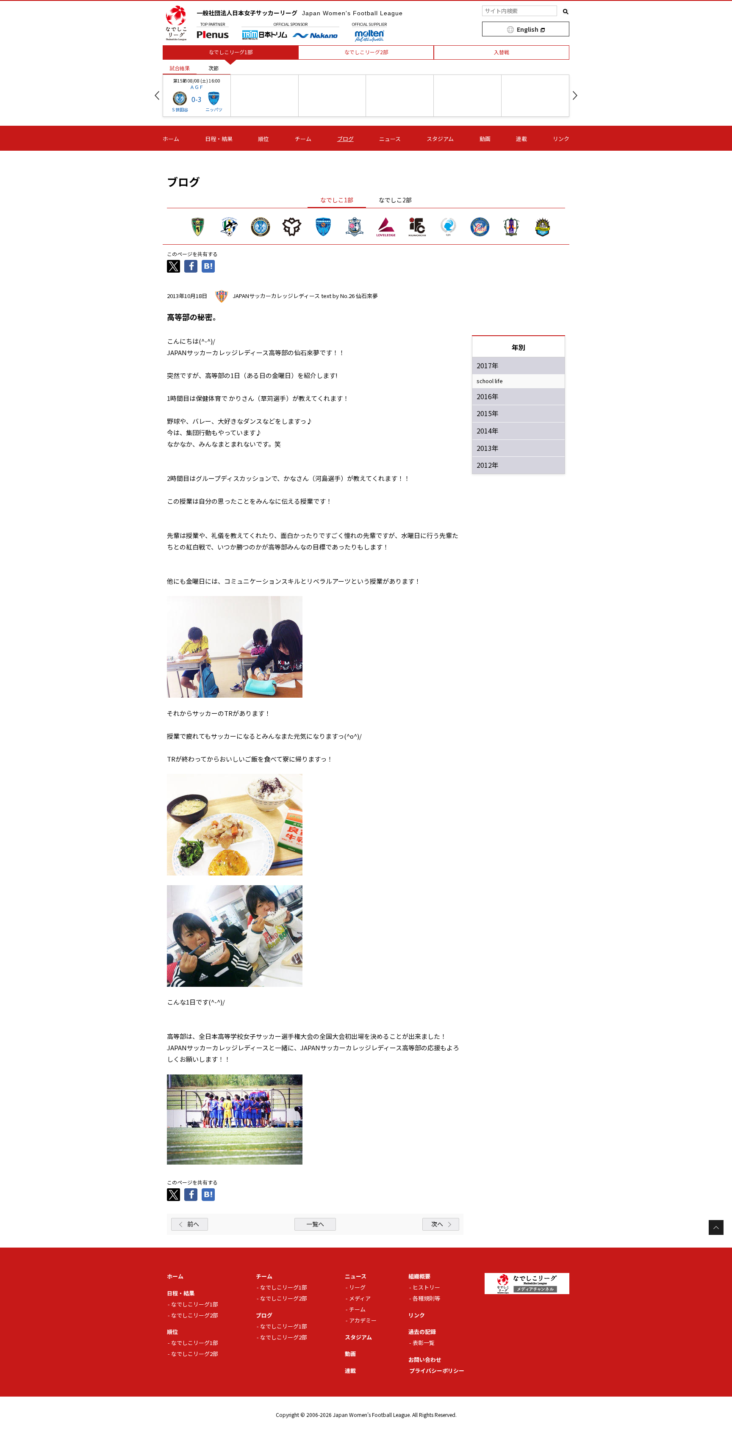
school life (490, 381)
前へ (193, 1224)
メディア (360, 1298)
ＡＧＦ (197, 86)
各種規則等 (426, 1298)
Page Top (716, 1227)
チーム (303, 139)
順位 (263, 139)
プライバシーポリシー (436, 1371)
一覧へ (315, 1224)
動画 (485, 139)
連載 (521, 139)
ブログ (345, 139)
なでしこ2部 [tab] (395, 200)
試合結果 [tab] (179, 68)
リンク (561, 139)
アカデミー (363, 1320)
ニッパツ (213, 109)
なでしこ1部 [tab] (336, 200)
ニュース (390, 139)
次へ (437, 1224)
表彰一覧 (424, 1343)
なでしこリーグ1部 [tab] (230, 51)
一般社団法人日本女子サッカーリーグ (300, 12)
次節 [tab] (213, 68)
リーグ (357, 1287)
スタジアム (440, 139)
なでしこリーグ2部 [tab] (366, 51)
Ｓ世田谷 (179, 109)
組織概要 (419, 1276)
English (527, 29)
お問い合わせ (424, 1360)
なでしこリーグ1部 (194, 1304)
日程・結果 (219, 139)
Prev (157, 95)
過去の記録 (422, 1332)
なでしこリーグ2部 (194, 1315)
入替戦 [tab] (501, 51)
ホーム (171, 139)
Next (575, 95)
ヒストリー (426, 1287)
